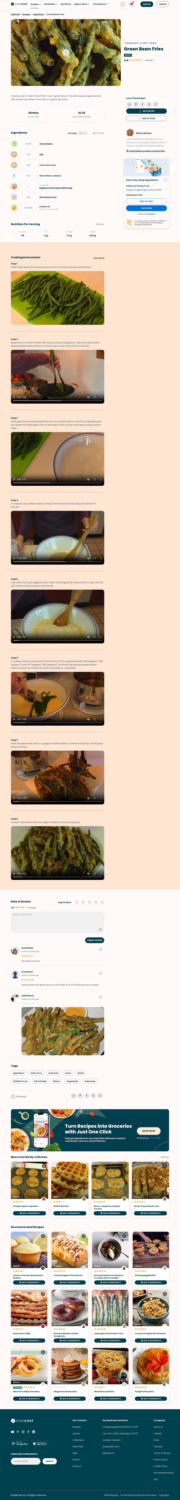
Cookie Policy (160, 1466)
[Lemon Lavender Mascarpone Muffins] (29, 1259)
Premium (77, 1466)
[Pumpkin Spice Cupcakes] (29, 1189)
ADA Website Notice (164, 1472)
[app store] (40, 1443)
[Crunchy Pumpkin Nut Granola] (151, 1317)
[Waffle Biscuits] (69, 1189)
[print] (130, 104)
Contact (158, 1446)
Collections (78, 1440)
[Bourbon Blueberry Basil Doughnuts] (70, 1317)
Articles (76, 1433)
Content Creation (111, 1440)
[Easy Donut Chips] (29, 1317)
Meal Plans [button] (49, 4)
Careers (158, 1433)
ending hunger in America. (149, 223)
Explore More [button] (80, 4)
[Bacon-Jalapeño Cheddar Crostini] (110, 1189)
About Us (158, 1426)
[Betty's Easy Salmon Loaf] (150, 1189)
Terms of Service (162, 1453)
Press (156, 1440)
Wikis (75, 1453)
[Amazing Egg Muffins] (151, 1259)
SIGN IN (162, 4)
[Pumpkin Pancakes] (151, 1375)
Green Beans (46, 143)
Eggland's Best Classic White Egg (55, 188)
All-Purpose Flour (48, 197)
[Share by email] (156, 104)
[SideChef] (22, 1422)
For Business (99, 4)
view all (165, 1157)
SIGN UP (147, 4)
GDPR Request (111, 1495)
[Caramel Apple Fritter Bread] (70, 1259)
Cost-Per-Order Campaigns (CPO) (120, 1433)
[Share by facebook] (143, 104)
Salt (41, 154)
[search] (123, 4)
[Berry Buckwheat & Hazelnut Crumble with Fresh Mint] (110, 1259)
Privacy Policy (161, 1459)
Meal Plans (78, 1446)
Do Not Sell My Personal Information (139, 1495)
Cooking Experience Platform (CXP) (120, 1426)
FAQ (156, 1479)
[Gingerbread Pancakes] (70, 1375)
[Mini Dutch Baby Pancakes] (29, 1375)
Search (76, 1459)
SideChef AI (108, 1453)
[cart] (131, 4)
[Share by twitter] (150, 104)
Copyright (164, 1495)
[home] (19, 4)
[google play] (20, 1443)
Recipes (77, 1426)
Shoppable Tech (111, 1446)
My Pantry (66, 4)
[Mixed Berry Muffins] (110, 1375)
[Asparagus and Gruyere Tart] (110, 1317)
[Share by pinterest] (137, 104)
